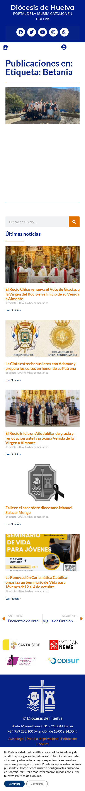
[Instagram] (53, 32)
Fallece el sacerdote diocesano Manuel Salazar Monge (38, 510)
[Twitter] (31, 32)
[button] (5, 47)
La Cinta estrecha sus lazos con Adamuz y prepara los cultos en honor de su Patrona (40, 366)
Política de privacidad (43, 738)
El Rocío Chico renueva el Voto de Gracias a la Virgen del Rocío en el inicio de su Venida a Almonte (42, 294)
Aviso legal (16, 738)
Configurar (37, 783)
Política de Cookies (28, 776)
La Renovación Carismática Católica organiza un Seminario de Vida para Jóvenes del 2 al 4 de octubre (36, 582)
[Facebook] (20, 32)
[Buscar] (74, 221)
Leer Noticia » (13, 310)
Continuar (14, 783)
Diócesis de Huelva (42, 7)
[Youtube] (42, 32)
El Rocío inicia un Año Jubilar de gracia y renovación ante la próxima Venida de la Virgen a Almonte (39, 438)
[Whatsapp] (64, 32)
